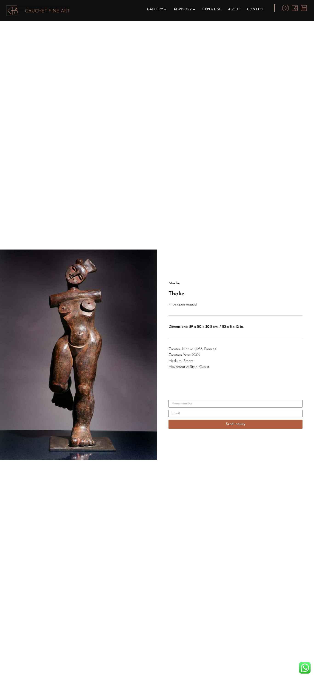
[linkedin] (304, 8)
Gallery (155, 9)
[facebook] (295, 8)
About (234, 9)
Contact (255, 9)
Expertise (211, 9)
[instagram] (285, 8)
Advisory (183, 9)
